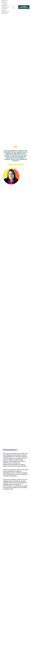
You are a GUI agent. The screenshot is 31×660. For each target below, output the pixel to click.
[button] (13, 7)
